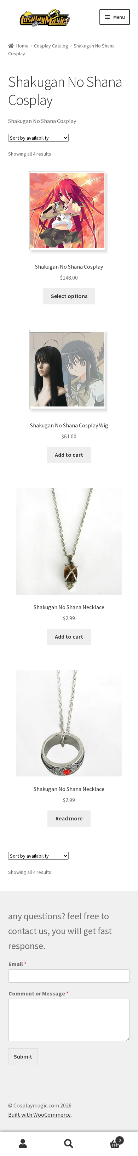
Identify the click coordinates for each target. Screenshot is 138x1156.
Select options (69, 295)
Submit (23, 1056)
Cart (106, 1138)
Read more (69, 818)
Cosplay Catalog (51, 46)
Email (17, 963)
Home (22, 46)
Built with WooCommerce (39, 1114)
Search (69, 1144)
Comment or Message (38, 993)
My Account (23, 1144)
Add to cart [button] (69, 454)
